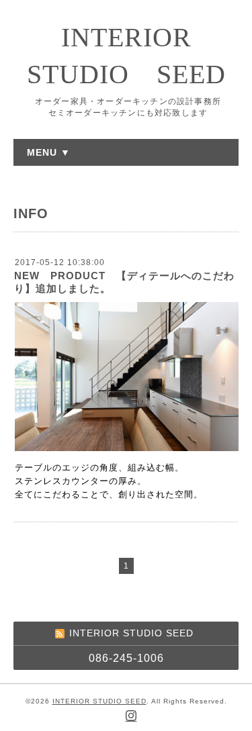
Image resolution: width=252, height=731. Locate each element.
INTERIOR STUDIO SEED (99, 701)
